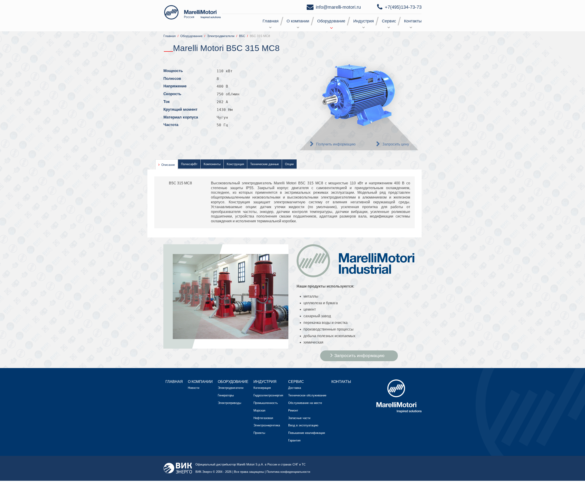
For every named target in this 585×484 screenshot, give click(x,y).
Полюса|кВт (189, 164)
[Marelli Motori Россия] (193, 12)
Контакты (413, 21)
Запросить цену (395, 144)
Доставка (294, 388)
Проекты (259, 433)
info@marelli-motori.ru (338, 7)
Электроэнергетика (266, 425)
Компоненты (212, 164)
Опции (289, 164)
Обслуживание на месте (305, 403)
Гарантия (294, 440)
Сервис (389, 21)
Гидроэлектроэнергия (268, 395)
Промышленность (265, 403)
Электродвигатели (230, 388)
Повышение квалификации (306, 433)
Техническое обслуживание (307, 395)
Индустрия (363, 21)
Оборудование (331, 21)
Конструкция (235, 164)
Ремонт (293, 410)
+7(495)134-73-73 (403, 7)
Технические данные (264, 164)
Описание (168, 165)
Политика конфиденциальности (288, 471)
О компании (298, 21)
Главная (271, 21)
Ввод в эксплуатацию (303, 425)
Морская (259, 410)
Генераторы (226, 395)
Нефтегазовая (263, 418)
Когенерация (262, 388)
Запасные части (299, 418)
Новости (193, 388)
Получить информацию (336, 144)
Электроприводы (229, 403)
